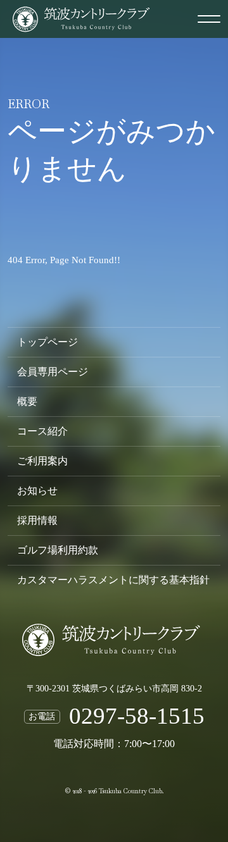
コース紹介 (42, 431)
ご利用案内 (42, 461)
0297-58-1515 (137, 717)
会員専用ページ (52, 372)
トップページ (47, 342)
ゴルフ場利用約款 (57, 550)
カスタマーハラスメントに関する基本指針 (113, 580)
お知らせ (37, 491)
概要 (27, 401)
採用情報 (37, 520)
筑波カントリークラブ (114, 672)
